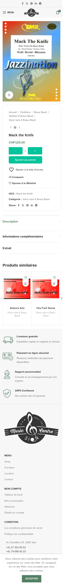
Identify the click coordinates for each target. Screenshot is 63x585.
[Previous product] (11, 127)
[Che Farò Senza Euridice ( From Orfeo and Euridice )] (45, 289)
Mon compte (12, 488)
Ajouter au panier (25, 159)
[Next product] (19, 127)
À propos (9, 467)
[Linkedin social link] (36, 3)
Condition (11, 522)
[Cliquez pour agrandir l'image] (9, 95)
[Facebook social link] (22, 3)
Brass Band (40, 112)
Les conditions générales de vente (23, 527)
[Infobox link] (31, 340)
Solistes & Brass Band (21, 116)
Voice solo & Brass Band (22, 120)
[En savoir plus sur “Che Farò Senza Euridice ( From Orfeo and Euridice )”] (54, 283)
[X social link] (27, 3)
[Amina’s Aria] (17, 289)
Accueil (13, 112)
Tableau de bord (13, 494)
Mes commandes (13, 500)
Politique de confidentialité (18, 534)
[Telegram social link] (40, 3)
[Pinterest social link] (31, 3)
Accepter (31, 578)
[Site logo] (31, 12)
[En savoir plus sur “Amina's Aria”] (26, 283)
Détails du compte (14, 512)
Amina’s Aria (17, 308)
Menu (8, 455)
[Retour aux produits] (15, 127)
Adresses (9, 506)
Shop (7, 461)
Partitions (25, 112)
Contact (8, 479)
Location (9, 473)
